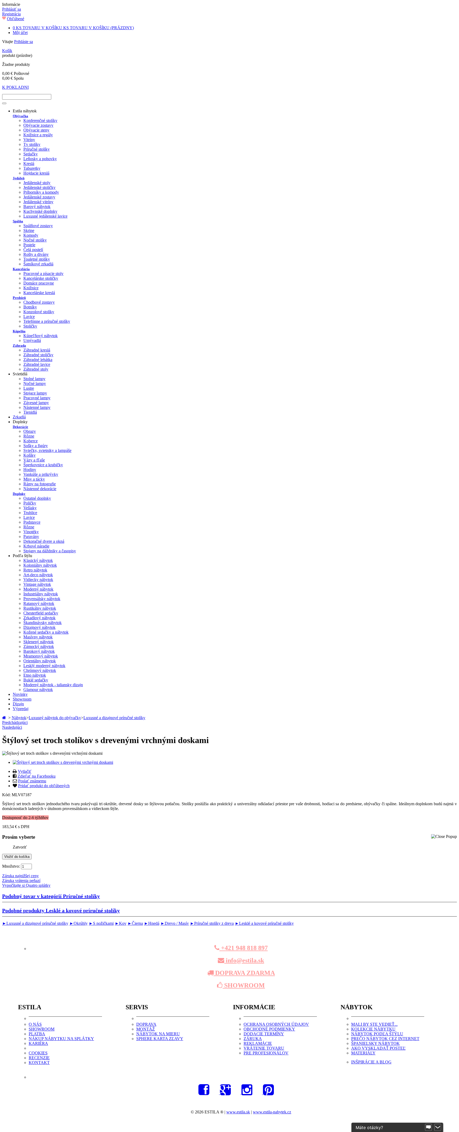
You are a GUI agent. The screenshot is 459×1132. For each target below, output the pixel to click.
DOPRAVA (146, 1024)
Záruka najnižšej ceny (20, 876)
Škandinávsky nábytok (42, 622)
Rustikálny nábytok (39, 608)
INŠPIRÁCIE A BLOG (371, 1062)
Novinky (20, 694)
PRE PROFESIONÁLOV (266, 1053)
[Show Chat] (428, 1127)
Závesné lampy (36, 402)
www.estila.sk (238, 1112)
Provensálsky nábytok (41, 598)
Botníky (30, 307)
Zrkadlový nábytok (39, 618)
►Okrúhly (78, 923)
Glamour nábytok (38, 689)
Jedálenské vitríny (38, 202)
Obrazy (29, 431)
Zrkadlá (19, 417)
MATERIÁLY (363, 1053)
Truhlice (30, 512)
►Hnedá (151, 923)
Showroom (22, 699)
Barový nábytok (36, 206)
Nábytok (19, 717)
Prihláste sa (23, 41)
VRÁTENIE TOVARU (264, 1048)
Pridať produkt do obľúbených (44, 785)
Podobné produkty (61, 910)
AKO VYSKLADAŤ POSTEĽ (378, 1048)
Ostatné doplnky (37, 498)
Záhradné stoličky (38, 355)
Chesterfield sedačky (40, 613)
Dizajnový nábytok (39, 627)
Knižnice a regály (38, 135)
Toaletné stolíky (36, 259)
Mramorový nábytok (40, 656)
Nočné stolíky (35, 240)
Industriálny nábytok (40, 594)
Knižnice (31, 288)
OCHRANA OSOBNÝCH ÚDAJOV (276, 1024)
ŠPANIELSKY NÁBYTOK (375, 1043)
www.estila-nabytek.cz (272, 1112)
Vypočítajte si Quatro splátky (26, 885)
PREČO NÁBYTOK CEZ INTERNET (385, 1038)
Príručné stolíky (36, 149)
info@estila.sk (244, 960)
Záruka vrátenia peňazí (21, 880)
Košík (7, 50)
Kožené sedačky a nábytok (46, 632)
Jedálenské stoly (36, 182)
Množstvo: (11, 866)
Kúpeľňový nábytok (40, 335)
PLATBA (37, 1034)
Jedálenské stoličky (39, 187)
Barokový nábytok (39, 651)
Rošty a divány (36, 254)
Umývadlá (32, 340)
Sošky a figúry (35, 445)
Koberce (30, 441)
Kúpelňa (19, 331)
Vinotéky (31, 531)
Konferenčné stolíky (40, 120)
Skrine (28, 230)
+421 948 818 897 (243, 947)
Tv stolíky (31, 144)
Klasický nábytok (38, 560)
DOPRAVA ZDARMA (244, 972)
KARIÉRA (38, 1043)
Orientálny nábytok (39, 661)
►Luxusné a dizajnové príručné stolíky (35, 923)
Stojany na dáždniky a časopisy (49, 551)
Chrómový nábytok (39, 670)
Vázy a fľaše (34, 460)
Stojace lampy (35, 393)
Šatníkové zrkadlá (38, 264)
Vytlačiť (24, 771)
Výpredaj (20, 708)
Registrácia (11, 14)
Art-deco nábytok (38, 575)
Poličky (29, 503)
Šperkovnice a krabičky (43, 465)
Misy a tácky (34, 479)
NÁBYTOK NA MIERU (158, 1034)
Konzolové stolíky (38, 312)
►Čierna (135, 923)
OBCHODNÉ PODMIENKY (269, 1029)
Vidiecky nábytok (38, 579)
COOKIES (38, 1053)
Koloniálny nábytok (40, 565)
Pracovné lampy (36, 398)
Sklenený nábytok (38, 641)
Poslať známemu (32, 781)
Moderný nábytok (38, 589)
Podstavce (31, 522)
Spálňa (18, 221)
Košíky (29, 455)
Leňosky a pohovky (40, 158)
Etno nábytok (34, 675)
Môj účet (20, 32)
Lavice (29, 316)
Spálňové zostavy (38, 225)
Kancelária (21, 269)
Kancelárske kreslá (39, 292)
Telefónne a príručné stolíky (46, 321)
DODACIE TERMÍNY (264, 1034)
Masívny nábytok (38, 637)
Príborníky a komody (41, 192)
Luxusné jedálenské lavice (45, 216)
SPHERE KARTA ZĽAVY (159, 1038)
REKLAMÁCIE (258, 1043)
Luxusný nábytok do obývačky (55, 717)
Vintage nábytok (37, 584)
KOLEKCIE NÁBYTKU (373, 1029)
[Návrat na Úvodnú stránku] (4, 717)
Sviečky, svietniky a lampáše (47, 450)
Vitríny (29, 139)
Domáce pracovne (38, 283)
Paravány (31, 536)
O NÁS (35, 1024)
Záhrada (19, 345)
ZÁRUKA (253, 1038)
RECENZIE (39, 1057)
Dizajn (18, 704)
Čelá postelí (33, 249)
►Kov (120, 923)
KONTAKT (39, 1062)
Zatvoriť (20, 847)
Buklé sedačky (35, 680)
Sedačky (30, 154)
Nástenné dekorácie (39, 488)
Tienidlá (30, 412)
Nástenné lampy (36, 407)
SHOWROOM (244, 985)
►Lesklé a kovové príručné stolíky (264, 923)
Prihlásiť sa (11, 9)
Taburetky (31, 168)
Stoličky (30, 326)
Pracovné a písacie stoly (43, 273)
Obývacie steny (36, 130)
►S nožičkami (101, 923)
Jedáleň (18, 178)
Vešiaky (30, 508)
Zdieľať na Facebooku (37, 776)
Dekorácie (20, 427)
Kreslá (28, 163)
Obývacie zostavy (38, 125)
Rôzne (28, 436)
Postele (29, 245)
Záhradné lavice (36, 364)
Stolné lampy (34, 378)
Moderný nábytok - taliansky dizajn (53, 684)
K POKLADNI (15, 87)
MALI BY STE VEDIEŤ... (374, 1024)
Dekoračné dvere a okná (43, 541)
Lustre (28, 388)
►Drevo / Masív (174, 923)
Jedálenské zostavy (39, 197)
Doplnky (19, 494)
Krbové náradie (36, 546)
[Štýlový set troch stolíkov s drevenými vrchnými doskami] (63, 762)
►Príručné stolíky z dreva (212, 923)
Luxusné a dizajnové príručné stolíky (114, 717)
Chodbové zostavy (39, 302)
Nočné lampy (34, 383)
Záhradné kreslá (36, 350)
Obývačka (20, 116)
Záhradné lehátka (37, 359)
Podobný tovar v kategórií (51, 896)
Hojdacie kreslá (36, 173)
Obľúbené (15, 18)
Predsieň (19, 298)
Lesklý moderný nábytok (44, 665)
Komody (30, 235)
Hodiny (29, 469)
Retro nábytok (35, 570)
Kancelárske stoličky (40, 278)
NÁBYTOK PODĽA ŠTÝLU (377, 1034)
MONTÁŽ (145, 1029)
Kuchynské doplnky (40, 211)
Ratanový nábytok (38, 603)
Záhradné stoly (35, 369)
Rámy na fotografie (39, 484)
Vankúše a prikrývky (40, 474)
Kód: (7, 794)
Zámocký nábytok (38, 646)
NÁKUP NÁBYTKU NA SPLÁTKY (61, 1038)
